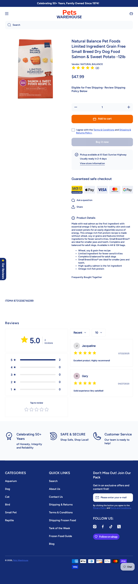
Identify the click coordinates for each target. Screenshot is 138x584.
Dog (7, 488)
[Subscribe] (129, 497)
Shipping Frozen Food (62, 520)
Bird (7, 504)
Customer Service (118, 434)
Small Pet (11, 512)
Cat (7, 496)
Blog (52, 543)
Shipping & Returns (61, 504)
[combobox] (69, 25)
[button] (131, 13)
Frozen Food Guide (60, 536)
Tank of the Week (59, 528)
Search (53, 481)
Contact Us (56, 496)
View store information (92, 163)
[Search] (8, 25)
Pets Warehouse (20, 560)
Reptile (9, 520)
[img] (83, 68)
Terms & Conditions (103, 129)
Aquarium (11, 481)
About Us (54, 488)
